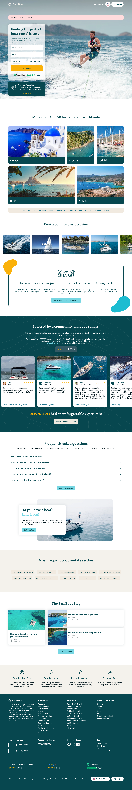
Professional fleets (45, 716)
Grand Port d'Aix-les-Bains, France (15, 405)
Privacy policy (48, 779)
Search (28, 68)
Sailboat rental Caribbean (109, 578)
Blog (39, 733)
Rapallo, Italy (115, 405)
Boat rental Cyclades (67, 572)
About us (41, 704)
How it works (102, 746)
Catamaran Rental (74, 713)
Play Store (23, 751)
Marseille (83, 210)
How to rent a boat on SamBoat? (27, 456)
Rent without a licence (76, 721)
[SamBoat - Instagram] (73, 744)
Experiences (43, 730)
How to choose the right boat (83, 614)
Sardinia (42, 210)
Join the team (43, 706)
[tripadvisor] (93, 764)
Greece (99, 706)
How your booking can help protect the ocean (23, 635)
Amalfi (106, 210)
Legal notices (35, 779)
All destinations (103, 718)
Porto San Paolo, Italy (82, 405)
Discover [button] (97, 4)
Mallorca (26, 210)
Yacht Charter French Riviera (22, 572)
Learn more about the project (66, 300)
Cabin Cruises (72, 723)
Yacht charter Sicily (87, 578)
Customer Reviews (45, 723)
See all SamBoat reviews (66, 421)
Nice (91, 210)
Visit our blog (66, 651)
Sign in (119, 4)
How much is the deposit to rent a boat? (31, 474)
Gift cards (42, 718)
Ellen (15, 639)
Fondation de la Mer (46, 728)
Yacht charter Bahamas (22, 578)
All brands (71, 728)
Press (40, 725)
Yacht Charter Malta (87, 572)
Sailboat (36, 61)
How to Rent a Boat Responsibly (84, 632)
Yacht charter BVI (68, 578)
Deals (69, 725)
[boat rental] (16, 4)
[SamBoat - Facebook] (69, 744)
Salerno (98, 210)
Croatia (100, 704)
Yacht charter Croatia (46, 572)
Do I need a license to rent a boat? (28, 468)
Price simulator (44, 713)
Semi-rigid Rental (74, 706)
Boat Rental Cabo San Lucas (46, 578)
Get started (29, 530)
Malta (99, 713)
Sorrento (73, 210)
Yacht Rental (72, 709)
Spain (99, 709)
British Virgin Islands (105, 716)
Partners (75, 779)
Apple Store (23, 745)
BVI (65, 210)
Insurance (42, 711)
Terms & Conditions (62, 779)
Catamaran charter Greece (110, 572)
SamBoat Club (43, 721)
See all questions (66, 488)
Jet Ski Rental (73, 716)
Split (34, 210)
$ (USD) (117, 779)
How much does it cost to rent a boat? (30, 462)
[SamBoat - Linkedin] (78, 744)
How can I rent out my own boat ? (27, 480)
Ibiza (99, 711)
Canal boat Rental (74, 718)
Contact (100, 748)
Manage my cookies (105, 751)
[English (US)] (108, 4)
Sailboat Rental (73, 711)
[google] (52, 764)
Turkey (59, 210)
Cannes (51, 210)
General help (102, 744)
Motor (18, 61)
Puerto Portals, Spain (46, 405)
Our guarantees (44, 709)
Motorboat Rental (74, 704)
